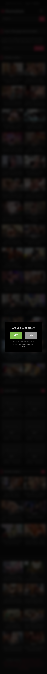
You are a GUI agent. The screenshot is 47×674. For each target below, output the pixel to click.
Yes (16, 335)
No (31, 335)
